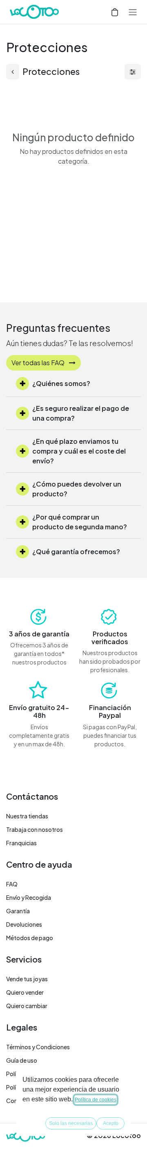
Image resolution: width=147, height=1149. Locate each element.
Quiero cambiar (26, 1005)
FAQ (12, 884)
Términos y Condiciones (38, 1046)
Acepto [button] (110, 1123)
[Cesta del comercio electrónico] (114, 12)
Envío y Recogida (28, 897)
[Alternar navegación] (133, 11)
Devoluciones (24, 924)
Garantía (18, 910)
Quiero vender (25, 992)
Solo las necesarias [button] (71, 1123)
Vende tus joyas (27, 978)
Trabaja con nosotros (34, 829)
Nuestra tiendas (27, 816)
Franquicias (21, 842)
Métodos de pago (29, 937)
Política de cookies (95, 1100)
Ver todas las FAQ (38, 362)
